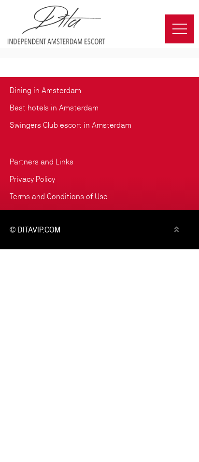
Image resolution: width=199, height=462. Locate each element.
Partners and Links (41, 161)
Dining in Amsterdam (45, 90)
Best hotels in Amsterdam (54, 107)
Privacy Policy (32, 179)
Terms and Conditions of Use (59, 196)
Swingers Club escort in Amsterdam (70, 125)
